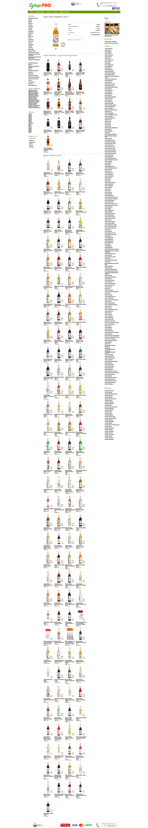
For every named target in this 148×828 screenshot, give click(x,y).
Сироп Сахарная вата (110, 296)
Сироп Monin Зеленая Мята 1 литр (59, 305)
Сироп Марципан (109, 242)
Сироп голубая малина (110, 104)
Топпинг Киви (108, 405)
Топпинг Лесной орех (110, 416)
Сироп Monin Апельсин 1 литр (48, 287)
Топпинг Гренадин (109, 402)
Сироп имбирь (108, 161)
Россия (31, 145)
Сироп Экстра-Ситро (110, 374)
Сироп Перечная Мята (110, 277)
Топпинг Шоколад (109, 439)
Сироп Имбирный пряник (111, 159)
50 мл (30, 132)
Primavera (30, 39)
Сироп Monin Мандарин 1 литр (48, 528)
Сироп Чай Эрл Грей (110, 358)
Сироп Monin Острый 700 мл (58, 452)
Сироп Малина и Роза (110, 232)
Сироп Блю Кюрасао (110, 83)
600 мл (30, 122)
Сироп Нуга (107, 261)
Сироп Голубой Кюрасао (111, 109)
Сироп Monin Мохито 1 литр (58, 490)
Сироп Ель (107, 132)
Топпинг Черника (109, 437)
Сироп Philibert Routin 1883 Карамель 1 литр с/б (59, 93)
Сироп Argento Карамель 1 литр (48, 73)
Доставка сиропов (40, 12)
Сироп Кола (108, 190)
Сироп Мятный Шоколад (111, 260)
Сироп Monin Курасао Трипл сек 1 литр (81, 604)
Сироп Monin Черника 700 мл (58, 250)
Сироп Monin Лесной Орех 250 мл (81, 471)
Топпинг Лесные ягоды (110, 418)
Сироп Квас (108, 179)
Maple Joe (30, 36)
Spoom (30, 42)
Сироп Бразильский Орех (111, 87)
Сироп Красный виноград (111, 198)
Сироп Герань (108, 100)
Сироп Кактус (108, 171)
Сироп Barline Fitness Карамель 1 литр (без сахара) (70, 93)
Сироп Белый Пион (109, 74)
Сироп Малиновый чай (110, 234)
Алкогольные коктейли (110, 41)
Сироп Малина (108, 231)
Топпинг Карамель (109, 403)
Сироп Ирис (108, 164)
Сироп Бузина (108, 88)
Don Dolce (30, 26)
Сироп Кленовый (109, 184)
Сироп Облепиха (109, 266)
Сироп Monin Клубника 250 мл (58, 322)
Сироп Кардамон (109, 174)
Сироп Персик (108, 278)
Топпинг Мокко (108, 423)
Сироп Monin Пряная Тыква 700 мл (69, 680)
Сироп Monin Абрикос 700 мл (47, 340)
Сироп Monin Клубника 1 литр (69, 340)
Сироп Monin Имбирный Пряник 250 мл (70, 661)
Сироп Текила (108, 314)
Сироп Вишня (108, 95)
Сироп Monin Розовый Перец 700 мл (48, 699)
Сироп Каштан (108, 177)
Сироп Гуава (108, 121)
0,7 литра (31, 123)
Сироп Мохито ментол (110, 256)
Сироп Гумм (108, 122)
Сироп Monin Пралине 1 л (68, 211)
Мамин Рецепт (32, 50)
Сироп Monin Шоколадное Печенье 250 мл (69, 719)
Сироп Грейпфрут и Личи (111, 114)
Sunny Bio (30, 44)
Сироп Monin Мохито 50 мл (47, 795)
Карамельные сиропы (34, 100)
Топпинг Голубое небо (110, 398)
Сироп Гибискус (109, 101)
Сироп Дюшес (108, 129)
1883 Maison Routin (33, 18)
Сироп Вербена (108, 93)
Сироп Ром (107, 293)
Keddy (29, 34)
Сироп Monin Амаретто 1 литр (80, 546)
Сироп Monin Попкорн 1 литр (47, 661)
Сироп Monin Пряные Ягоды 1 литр (69, 623)
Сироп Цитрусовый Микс (111, 340)
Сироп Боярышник (109, 85)
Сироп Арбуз (108, 61)
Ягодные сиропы (33, 91)
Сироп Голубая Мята (110, 106)
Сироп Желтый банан (110, 141)
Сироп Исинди (108, 169)
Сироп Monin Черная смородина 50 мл (59, 795)
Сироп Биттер (108, 82)
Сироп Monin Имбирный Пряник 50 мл (48, 174)
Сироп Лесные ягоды (110, 218)
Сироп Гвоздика (109, 98)
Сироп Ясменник (109, 384)
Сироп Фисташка (109, 330)
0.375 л (30, 127)
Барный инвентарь (33, 62)
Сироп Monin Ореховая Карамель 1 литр (81, 585)
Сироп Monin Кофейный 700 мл (69, 452)
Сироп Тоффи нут (109, 317)
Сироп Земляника (109, 154)
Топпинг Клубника (109, 408)
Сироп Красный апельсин (111, 197)
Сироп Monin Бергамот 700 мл (69, 737)
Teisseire (30, 47)
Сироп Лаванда (108, 206)
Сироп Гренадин (109, 116)
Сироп (31, 12)
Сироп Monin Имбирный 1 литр (48, 584)
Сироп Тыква (108, 325)
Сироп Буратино (109, 90)
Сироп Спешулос (109, 311)
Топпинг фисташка (109, 434)
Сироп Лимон (108, 219)
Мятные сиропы (33, 104)
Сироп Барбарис (109, 69)
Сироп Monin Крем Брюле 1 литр (48, 471)
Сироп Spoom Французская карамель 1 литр (48, 112)
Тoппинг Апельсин (109, 390)
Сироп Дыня (108, 126)
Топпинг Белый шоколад (111, 393)
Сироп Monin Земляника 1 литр (48, 192)
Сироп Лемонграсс (109, 215)
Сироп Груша (108, 119)
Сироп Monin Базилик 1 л (47, 452)
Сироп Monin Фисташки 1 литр (80, 173)
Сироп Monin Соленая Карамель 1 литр (70, 585)
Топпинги (30, 83)
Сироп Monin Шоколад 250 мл (58, 211)
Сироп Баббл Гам (109, 64)
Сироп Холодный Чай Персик (112, 337)
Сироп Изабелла (109, 156)
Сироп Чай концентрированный (110, 348)
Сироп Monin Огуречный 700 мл (48, 250)
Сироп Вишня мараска (110, 96)
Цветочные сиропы (33, 92)
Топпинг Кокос (108, 411)
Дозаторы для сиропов (34, 59)
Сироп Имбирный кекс (110, 158)
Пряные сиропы (33, 97)
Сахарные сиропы (33, 99)
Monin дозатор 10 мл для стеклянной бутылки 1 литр (49, 642)
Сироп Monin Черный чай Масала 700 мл (81, 795)
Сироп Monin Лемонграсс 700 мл (59, 173)
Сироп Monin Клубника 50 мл (58, 623)
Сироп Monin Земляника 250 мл (80, 699)
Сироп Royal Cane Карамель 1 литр (80, 130)
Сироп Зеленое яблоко (110, 150)
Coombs (30, 24)
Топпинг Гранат (108, 400)
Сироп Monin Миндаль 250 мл (58, 718)
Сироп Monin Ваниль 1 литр (47, 565)
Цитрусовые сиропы (34, 96)
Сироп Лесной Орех (110, 216)
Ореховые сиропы (33, 94)
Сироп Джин (108, 124)
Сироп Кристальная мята (111, 203)
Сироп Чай (107, 343)
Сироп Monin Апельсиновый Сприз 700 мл (58, 738)
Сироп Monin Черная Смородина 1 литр (49, 378)
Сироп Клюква (108, 187)
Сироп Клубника (109, 185)
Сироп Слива (108, 306)
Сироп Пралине (108, 281)
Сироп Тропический (110, 320)
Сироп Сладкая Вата (110, 303)
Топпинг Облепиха (109, 428)
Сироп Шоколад (109, 369)
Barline (30, 21)
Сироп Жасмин (108, 138)
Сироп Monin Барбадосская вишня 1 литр (57, 776)
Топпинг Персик (109, 429)
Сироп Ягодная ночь (110, 379)
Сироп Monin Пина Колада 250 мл (59, 756)
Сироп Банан (108, 68)
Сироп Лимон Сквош (110, 221)
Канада (31, 143)
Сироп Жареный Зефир (110, 134)
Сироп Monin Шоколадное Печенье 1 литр (69, 231)
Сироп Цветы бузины (110, 338)
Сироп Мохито (108, 255)
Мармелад (30, 73)
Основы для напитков (33, 77)
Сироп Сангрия (108, 294)
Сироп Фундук (108, 333)
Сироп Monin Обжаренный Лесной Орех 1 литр (70, 509)
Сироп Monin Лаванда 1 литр (80, 378)
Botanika (30, 23)
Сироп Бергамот (109, 80)
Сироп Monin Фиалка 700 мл (58, 360)
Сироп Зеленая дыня (110, 146)
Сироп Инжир (108, 163)
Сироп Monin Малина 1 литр (58, 267)
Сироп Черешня (109, 359)
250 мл (30, 119)
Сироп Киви (108, 180)
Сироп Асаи (108, 63)
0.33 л (30, 126)
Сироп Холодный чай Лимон (112, 335)
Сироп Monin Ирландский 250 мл (59, 642)
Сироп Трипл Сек (109, 319)
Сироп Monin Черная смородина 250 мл (81, 737)
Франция (31, 146)
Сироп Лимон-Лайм (109, 223)
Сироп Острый (108, 275)
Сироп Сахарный (109, 298)
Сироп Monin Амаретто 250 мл (69, 528)
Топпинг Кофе (108, 413)
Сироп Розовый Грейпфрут (111, 291)
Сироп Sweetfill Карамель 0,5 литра (59, 111)
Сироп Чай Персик (109, 356)
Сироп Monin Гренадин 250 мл (58, 546)
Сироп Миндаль (109, 247)
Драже (29, 68)
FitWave (30, 28)
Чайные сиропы (33, 98)
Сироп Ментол (108, 245)
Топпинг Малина (109, 419)
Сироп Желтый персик (110, 143)
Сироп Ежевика (108, 130)
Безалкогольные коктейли (111, 43)
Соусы (30, 80)
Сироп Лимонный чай (110, 228)
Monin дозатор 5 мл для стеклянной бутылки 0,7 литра (70, 642)
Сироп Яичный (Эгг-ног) (111, 380)
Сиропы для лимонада (34, 105)
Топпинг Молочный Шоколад (112, 424)
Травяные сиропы (33, 90)
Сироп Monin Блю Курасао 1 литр (69, 360)
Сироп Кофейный (109, 195)
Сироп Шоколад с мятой (111, 371)
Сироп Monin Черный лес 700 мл (81, 250)
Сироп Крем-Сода (109, 202)
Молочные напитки (33, 75)
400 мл (30, 118)
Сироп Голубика (109, 108)
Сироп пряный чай (109, 285)
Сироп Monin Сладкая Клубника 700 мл (59, 341)
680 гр (30, 124)
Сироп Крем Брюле (109, 200)
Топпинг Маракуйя (109, 421)
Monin (29, 37)
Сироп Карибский (109, 176)
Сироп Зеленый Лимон (110, 153)
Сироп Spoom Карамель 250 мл (48, 130)
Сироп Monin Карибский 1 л (79, 415)
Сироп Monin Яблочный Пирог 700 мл (81, 212)
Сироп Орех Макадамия (111, 269)
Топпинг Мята (108, 426)
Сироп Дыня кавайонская (111, 127)
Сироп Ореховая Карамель (111, 270)
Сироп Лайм (108, 208)
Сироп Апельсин (109, 59)
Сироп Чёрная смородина (111, 361)
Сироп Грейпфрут (109, 113)
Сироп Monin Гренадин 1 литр (58, 584)
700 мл (30, 117)
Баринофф (31, 49)
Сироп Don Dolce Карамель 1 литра (69, 111)
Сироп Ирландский (109, 166)
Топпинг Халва (108, 436)
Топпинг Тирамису (109, 431)
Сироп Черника (108, 362)
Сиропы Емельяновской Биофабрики (34, 57)
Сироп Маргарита (109, 241)
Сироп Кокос (108, 189)
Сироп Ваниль (108, 91)
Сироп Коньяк (108, 192)
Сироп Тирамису (109, 316)
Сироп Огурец (108, 267)
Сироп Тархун (108, 312)
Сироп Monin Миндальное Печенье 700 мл (69, 490)
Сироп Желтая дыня (110, 140)
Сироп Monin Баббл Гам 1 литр (48, 509)
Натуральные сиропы (33, 52)
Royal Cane (31, 41)
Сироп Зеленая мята (110, 148)
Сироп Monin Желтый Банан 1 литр (69, 471)
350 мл (30, 131)
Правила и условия (64, 12)
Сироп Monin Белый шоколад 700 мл (59, 661)
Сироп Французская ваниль (112, 332)
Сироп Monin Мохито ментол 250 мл (59, 509)
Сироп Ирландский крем (111, 167)
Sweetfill (30, 46)
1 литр (30, 113)
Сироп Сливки (108, 307)
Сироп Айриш (108, 51)
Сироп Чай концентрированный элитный (110, 352)
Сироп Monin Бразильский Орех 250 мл (69, 699)
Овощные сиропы (33, 102)
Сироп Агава (108, 50)
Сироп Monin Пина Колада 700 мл (48, 305)
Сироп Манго (108, 236)
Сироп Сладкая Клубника (111, 304)
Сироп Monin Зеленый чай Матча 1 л (48, 776)
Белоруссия (32, 142)
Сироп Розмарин (109, 290)
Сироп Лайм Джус (109, 210)
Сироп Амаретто (109, 55)
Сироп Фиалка (108, 329)
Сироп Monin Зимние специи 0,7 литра (70, 795)
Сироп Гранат (108, 111)
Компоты (30, 72)
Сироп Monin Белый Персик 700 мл (70, 287)
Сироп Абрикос (108, 48)
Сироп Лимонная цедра (111, 224)
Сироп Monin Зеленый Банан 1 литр (80, 452)
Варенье (30, 64)
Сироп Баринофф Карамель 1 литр (80, 73)
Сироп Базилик (108, 66)
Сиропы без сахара (33, 78)
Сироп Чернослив (109, 364)
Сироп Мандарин (109, 237)
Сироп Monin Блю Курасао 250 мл (48, 360)
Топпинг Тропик (109, 432)
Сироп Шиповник (109, 367)
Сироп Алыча (108, 53)
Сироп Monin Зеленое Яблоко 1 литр (80, 231)
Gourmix (30, 29)
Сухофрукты (31, 81)
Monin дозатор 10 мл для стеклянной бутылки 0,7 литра (81, 623)
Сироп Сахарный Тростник (111, 299)
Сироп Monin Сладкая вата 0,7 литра (80, 757)
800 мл (30, 128)
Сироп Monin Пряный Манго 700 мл (48, 268)
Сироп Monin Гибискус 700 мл (58, 230)
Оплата (55, 12)
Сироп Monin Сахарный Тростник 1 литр (49, 396)
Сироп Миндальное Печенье (112, 249)
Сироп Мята (108, 258)
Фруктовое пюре (32, 85)
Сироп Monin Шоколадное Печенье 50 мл (47, 738)
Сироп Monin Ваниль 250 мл (69, 546)
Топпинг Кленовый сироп (111, 406)
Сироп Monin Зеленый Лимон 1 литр (58, 433)
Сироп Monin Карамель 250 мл (80, 111)
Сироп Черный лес (109, 366)
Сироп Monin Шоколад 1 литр (48, 230)
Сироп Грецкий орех (110, 117)
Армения (31, 140)
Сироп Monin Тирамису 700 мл (48, 322)
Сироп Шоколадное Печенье (112, 372)
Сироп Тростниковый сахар (112, 322)
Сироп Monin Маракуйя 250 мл (80, 661)
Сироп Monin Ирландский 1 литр (70, 603)
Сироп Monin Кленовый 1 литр (48, 603)
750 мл (30, 116)
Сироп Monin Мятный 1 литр (79, 287)
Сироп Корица (108, 193)
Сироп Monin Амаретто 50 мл (47, 756)
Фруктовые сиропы (33, 93)
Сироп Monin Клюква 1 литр (79, 340)
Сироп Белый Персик (110, 72)
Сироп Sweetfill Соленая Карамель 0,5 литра (48, 149)
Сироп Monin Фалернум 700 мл (80, 680)
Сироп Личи (108, 229)
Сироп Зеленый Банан (110, 151)
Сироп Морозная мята (110, 253)
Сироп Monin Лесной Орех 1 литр (59, 528)
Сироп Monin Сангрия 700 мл (58, 471)
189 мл (30, 130)
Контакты (49, 12)
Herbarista (30, 33)
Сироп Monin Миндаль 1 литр (80, 509)
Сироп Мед (107, 244)
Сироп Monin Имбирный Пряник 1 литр (70, 566)
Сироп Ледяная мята (110, 213)
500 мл (30, 120)
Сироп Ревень (108, 286)
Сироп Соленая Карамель (111, 309)
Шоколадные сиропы (34, 101)
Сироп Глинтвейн (109, 103)
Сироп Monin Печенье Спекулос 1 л (70, 757)
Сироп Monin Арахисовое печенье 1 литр (70, 776)
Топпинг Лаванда (109, 415)
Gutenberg (30, 31)
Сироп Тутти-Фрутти (110, 324)
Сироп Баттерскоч (109, 71)
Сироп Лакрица (108, 211)
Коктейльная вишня (33, 70)
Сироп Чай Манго (109, 354)
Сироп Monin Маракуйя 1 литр (80, 490)
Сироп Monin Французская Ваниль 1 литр (47, 547)
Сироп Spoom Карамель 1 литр (58, 130)
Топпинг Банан (108, 392)
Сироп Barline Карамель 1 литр (69, 130)
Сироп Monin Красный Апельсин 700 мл (70, 268)
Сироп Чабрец (108, 342)
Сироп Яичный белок (110, 382)
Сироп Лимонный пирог (111, 226)
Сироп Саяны (108, 301)
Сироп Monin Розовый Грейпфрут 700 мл (81, 433)
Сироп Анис (108, 58)
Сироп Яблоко (108, 375)
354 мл (30, 115)
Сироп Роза (108, 288)
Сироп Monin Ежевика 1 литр (47, 211)
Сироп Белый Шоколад (110, 78)
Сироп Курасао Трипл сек (111, 205)
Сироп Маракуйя (109, 239)
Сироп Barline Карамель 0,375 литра (69, 74)
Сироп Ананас (108, 56)
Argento (30, 20)
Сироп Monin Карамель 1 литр (58, 73)
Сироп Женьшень (109, 145)
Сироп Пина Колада (110, 280)
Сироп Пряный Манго (110, 283)
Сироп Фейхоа (108, 327)
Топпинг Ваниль (109, 395)
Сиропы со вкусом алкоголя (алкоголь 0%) (34, 107)
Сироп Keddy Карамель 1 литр (48, 92)
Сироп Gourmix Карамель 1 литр (80, 92)
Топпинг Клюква (109, 410)
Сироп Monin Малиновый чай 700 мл (81, 642)
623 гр (30, 125)
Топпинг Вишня (108, 397)
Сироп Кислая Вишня (110, 182)
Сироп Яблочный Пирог (111, 377)
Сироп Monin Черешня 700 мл (69, 173)
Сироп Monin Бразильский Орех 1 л (59, 193)
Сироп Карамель (95, 34)
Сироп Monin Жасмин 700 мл (69, 415)
